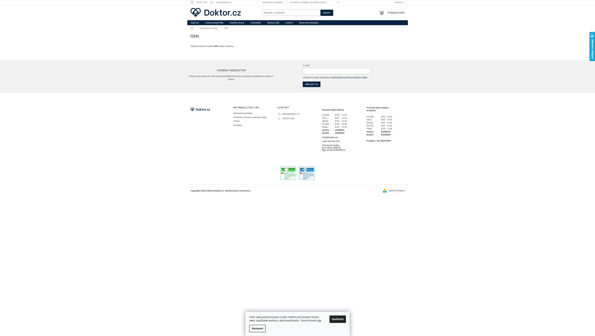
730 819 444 (288, 118)
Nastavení (257, 328)
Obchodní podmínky (272, 2)
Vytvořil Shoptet (397, 190)
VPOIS (236, 121)
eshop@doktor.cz (290, 114)
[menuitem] (194, 22)
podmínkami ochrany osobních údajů (349, 77)
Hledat (327, 12)
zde (319, 320)
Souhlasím (338, 319)
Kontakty (237, 125)
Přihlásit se (311, 84)
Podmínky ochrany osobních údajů (307, 2)
